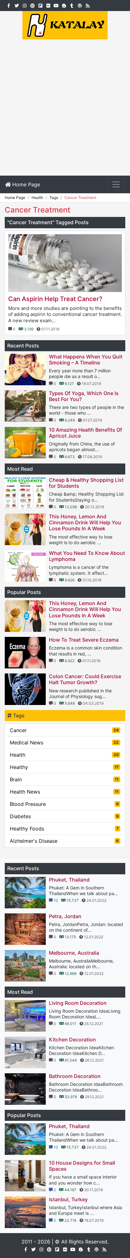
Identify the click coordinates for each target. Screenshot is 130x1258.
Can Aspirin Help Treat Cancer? (55, 299)
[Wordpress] (80, 5)
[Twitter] (17, 5)
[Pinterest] (32, 5)
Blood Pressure (64, 804)
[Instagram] (24, 5)
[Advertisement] (65, 107)
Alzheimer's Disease (64, 841)
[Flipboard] (40, 5)
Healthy (64, 767)
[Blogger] (64, 5)
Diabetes (64, 816)
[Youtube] (56, 5)
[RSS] (88, 5)
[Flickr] (48, 5)
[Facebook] (9, 5)
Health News (64, 792)
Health (64, 755)
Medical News (64, 742)
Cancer (64, 730)
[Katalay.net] (65, 24)
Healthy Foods (64, 828)
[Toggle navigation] (116, 184)
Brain (64, 779)
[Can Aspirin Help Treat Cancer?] (65, 263)
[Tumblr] (72, 5)
